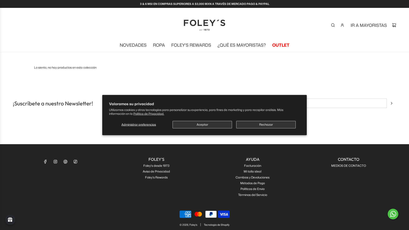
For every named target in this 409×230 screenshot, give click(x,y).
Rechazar (266, 124)
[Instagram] (55, 161)
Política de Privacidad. (148, 113)
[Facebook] (45, 161)
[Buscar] (333, 25)
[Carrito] (394, 25)
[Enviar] (391, 103)
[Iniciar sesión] (342, 25)
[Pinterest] (65, 161)
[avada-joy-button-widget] (10, 220)
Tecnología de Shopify (216, 225)
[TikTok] (75, 161)
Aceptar (202, 124)
